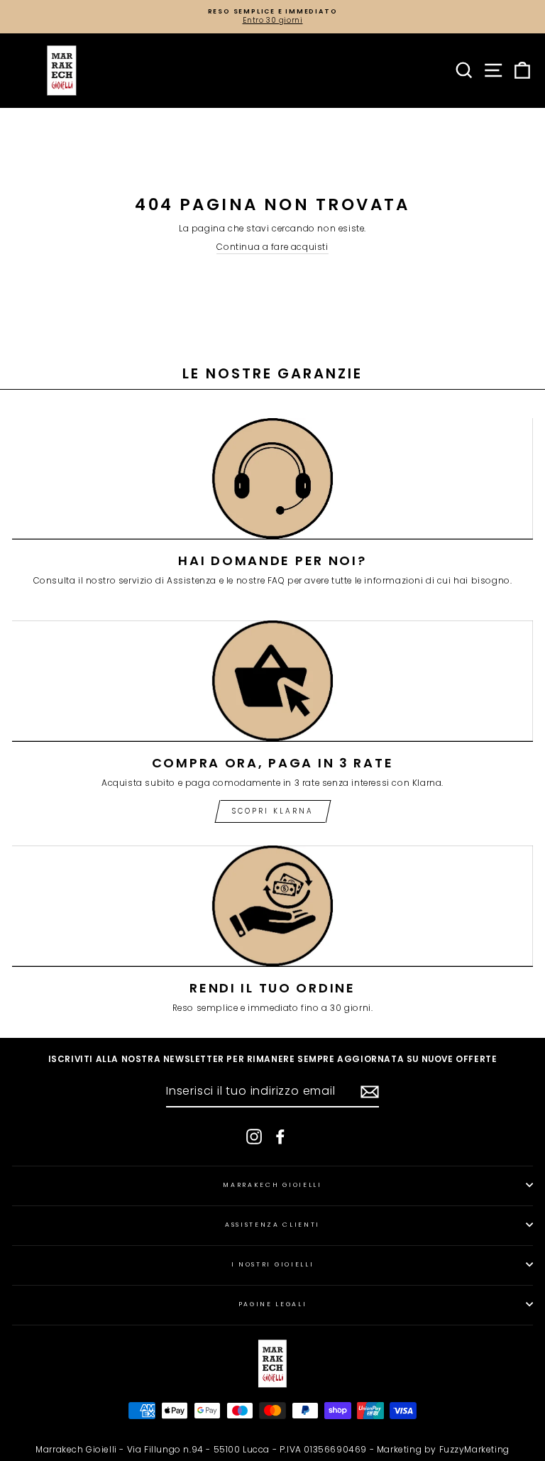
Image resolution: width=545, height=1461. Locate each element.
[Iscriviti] (369, 1091)
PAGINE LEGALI (272, 1304)
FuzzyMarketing (474, 1449)
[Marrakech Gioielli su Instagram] (254, 1136)
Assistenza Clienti (272, 1224)
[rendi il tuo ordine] (272, 906)
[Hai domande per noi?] (272, 479)
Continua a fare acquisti (272, 247)
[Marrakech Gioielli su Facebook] (280, 1136)
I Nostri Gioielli (272, 1264)
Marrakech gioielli (272, 1185)
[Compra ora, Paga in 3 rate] (272, 681)
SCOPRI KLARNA (273, 811)
